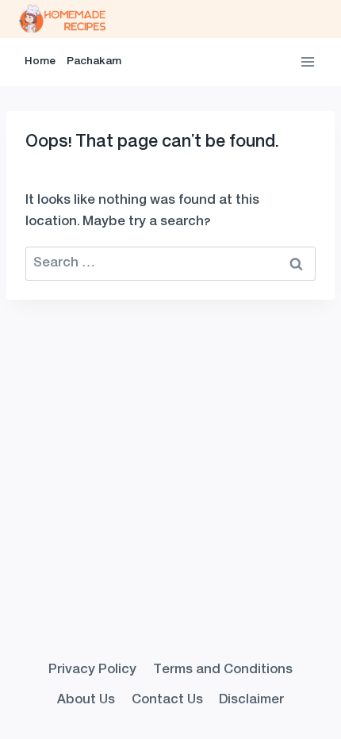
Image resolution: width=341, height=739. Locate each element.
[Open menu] (307, 61)
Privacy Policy (92, 670)
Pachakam (94, 61)
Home (40, 61)
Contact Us (167, 700)
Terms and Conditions (223, 670)
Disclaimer (251, 700)
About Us (86, 700)
